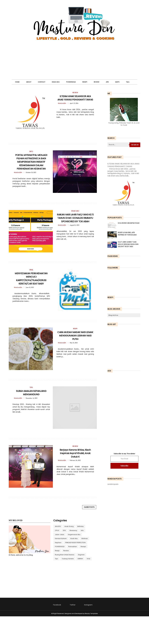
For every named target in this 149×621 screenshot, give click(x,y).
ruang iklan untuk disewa (64, 555)
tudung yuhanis (68, 559)
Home (17, 82)
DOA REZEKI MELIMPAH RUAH (128, 223)
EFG (64, 530)
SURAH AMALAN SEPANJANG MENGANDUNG (31, 392)
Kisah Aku (56, 82)
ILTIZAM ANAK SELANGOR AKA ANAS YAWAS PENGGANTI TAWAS (75, 98)
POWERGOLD (59, 546)
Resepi (84, 82)
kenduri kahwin (61, 538)
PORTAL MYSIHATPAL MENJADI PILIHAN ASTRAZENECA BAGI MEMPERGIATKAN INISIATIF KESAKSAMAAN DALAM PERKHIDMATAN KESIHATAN (31, 161)
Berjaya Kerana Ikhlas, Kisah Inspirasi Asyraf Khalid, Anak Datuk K (75, 453)
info (82, 530)
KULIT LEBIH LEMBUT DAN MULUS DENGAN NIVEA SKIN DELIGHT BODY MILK (128, 244)
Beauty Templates (91, 613)
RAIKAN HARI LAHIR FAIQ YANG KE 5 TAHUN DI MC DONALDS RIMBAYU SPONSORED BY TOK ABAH (75, 218)
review (66, 550)
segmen (81, 555)
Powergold (71, 82)
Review (96, 82)
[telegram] (73, 122)
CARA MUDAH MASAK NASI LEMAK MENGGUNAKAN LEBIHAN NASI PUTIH (75, 336)
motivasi (84, 538)
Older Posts (89, 507)
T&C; (128, 82)
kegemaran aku (74, 534)
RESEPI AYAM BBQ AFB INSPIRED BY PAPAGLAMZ (127, 233)
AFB (107, 82)
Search (135, 145)
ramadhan (72, 546)
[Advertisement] (74, 63)
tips (56, 559)
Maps (117, 82)
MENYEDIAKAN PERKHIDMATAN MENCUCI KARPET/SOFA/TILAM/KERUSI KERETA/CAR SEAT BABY (31, 278)
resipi (57, 550)
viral (88, 559)
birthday (80, 526)
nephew (58, 542)
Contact (41, 82)
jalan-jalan (59, 534)
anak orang (69, 526)
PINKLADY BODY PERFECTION (75, 542)
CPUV (57, 530)
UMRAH (80, 559)
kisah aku (74, 538)
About (28, 82)
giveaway (73, 530)
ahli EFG (58, 526)
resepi (83, 546)
